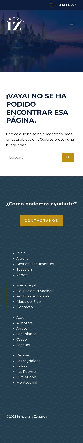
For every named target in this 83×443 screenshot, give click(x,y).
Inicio (21, 253)
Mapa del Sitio (29, 302)
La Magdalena (28, 361)
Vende (22, 275)
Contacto (25, 307)
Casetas (23, 345)
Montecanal (26, 382)
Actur (21, 318)
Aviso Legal (26, 285)
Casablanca (26, 334)
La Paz (21, 366)
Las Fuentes (27, 372)
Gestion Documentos (35, 264)
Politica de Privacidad (35, 291)
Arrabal (22, 328)
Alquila (22, 258)
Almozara (24, 323)
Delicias (23, 355)
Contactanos (41, 220)
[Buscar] (68, 157)
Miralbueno (26, 377)
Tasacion (24, 269)
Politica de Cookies (33, 296)
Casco (21, 339)
